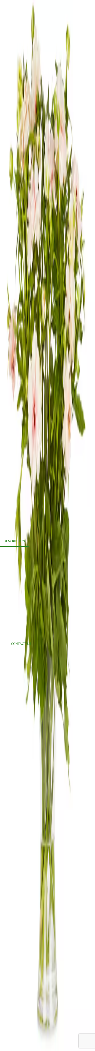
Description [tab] (14, 541)
